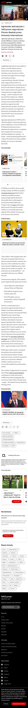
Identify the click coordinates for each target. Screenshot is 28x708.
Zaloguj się (7, 536)
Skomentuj (6, 60)
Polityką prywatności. (7, 695)
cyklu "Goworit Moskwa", (16, 373)
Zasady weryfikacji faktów (8, 643)
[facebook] (6, 426)
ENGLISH (3, 635)
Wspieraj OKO (5, 620)
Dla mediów (4, 655)
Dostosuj (6, 704)
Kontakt (3, 629)
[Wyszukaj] (25, 2)
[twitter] (10, 426)
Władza (6, 490)
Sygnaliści (4, 632)
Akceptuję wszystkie (18, 704)
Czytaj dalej (17, 501)
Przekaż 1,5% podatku (7, 623)
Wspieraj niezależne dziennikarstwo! (11, 602)
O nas (2, 617)
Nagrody (3, 626)
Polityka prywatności (6, 652)
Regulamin (4, 649)
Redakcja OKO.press (14, 455)
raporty (14, 205)
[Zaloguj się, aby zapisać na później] (20, 490)
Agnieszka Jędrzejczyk (8, 193)
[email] (14, 426)
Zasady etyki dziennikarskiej (8, 646)
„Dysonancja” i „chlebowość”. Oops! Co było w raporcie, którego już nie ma (12, 495)
